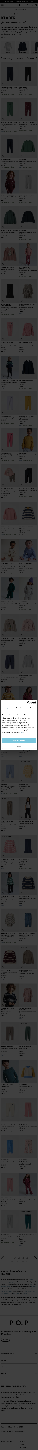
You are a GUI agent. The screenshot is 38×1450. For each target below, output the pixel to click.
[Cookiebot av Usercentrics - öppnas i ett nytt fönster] (27, 702)
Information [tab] (19, 708)
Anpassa (18, 746)
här (22, 732)
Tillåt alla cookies (19, 740)
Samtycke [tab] (7, 708)
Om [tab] (31, 708)
